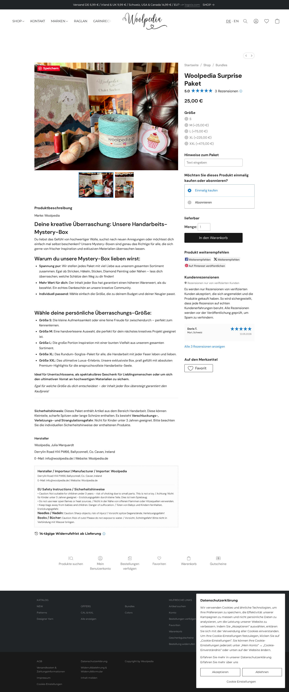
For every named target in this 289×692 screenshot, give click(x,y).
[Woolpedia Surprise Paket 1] (124, 185)
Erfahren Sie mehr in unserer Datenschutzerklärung (236, 657)
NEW (40, 606)
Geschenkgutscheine (181, 637)
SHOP (17, 21)
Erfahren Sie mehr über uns (219, 662)
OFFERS (86, 606)
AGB (39, 661)
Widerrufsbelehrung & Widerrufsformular (94, 669)
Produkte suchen (71, 564)
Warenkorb (189, 564)
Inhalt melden (89, 677)
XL (201, 137)
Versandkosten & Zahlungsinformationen (51, 669)
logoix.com (192, 4)
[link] (209, 4)
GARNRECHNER (106, 21)
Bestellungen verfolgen (130, 566)
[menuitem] (246, 56)
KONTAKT (37, 21)
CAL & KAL (87, 612)
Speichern (51, 68)
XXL (202, 144)
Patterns (42, 612)
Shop (207, 65)
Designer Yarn (45, 618)
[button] (144, 21)
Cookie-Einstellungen (49, 684)
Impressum (44, 677)
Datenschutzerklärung (94, 661)
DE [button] (228, 21)
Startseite (191, 65)
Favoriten (159, 564)
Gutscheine (218, 564)
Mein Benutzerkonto (100, 566)
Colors (129, 612)
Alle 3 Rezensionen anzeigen (204, 346)
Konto (172, 612)
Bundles (221, 65)
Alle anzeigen (88, 618)
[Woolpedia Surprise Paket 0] (96, 185)
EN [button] (236, 21)
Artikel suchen (177, 606)
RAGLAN (80, 21)
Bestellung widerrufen (182, 644)
